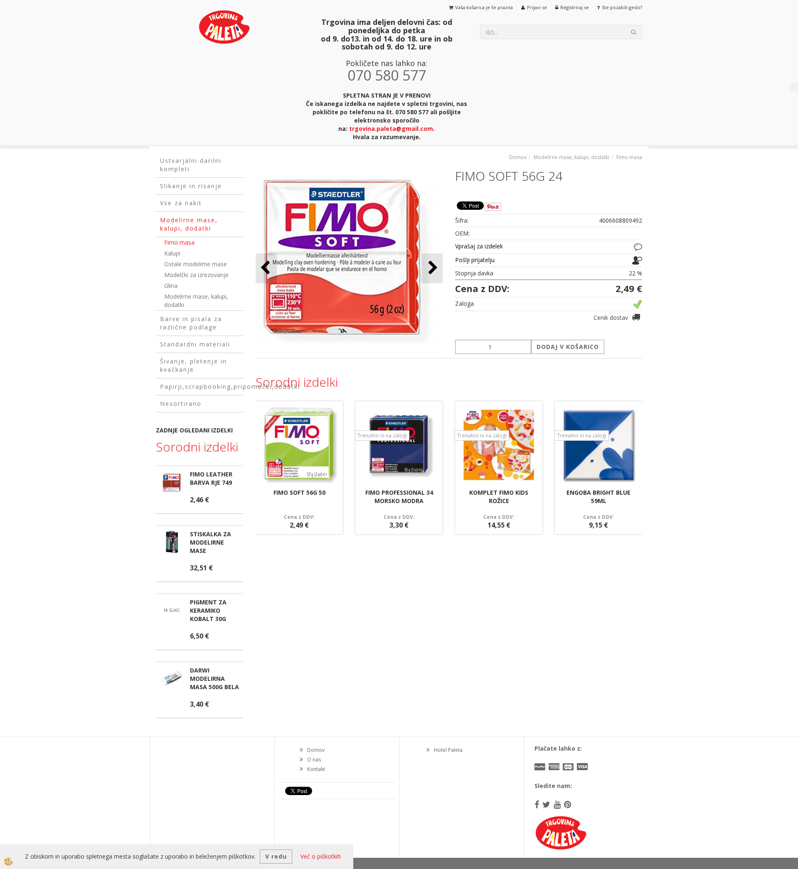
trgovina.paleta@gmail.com (391, 129)
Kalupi (172, 253)
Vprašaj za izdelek (479, 246)
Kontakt (316, 769)
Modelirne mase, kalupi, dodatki (196, 300)
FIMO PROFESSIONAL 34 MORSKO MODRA (399, 497)
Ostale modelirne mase (195, 264)
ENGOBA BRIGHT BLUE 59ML (598, 497)
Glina (170, 286)
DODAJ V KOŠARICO (568, 347)
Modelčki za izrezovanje (196, 275)
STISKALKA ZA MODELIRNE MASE (210, 542)
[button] (432, 268)
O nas (314, 759)
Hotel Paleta (448, 750)
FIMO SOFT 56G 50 (299, 492)
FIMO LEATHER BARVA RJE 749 (211, 478)
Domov (518, 157)
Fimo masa (179, 242)
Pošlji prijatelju (475, 260)
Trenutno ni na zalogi (382, 435)
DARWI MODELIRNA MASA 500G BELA (214, 678)
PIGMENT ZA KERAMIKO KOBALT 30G (208, 610)
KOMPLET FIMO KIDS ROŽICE (498, 497)
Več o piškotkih (320, 856)
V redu (276, 856)
